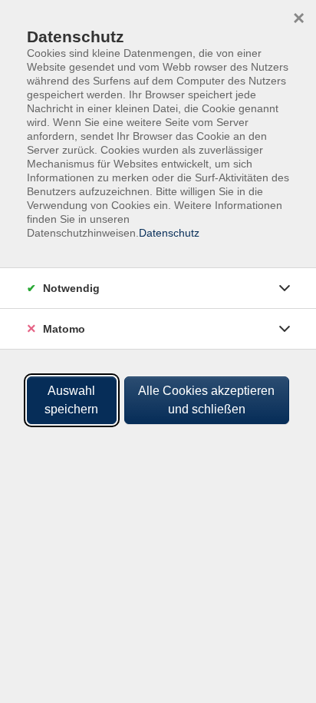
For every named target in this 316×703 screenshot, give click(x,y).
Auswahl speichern (71, 400)
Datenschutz (169, 233)
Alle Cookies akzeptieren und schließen (206, 400)
